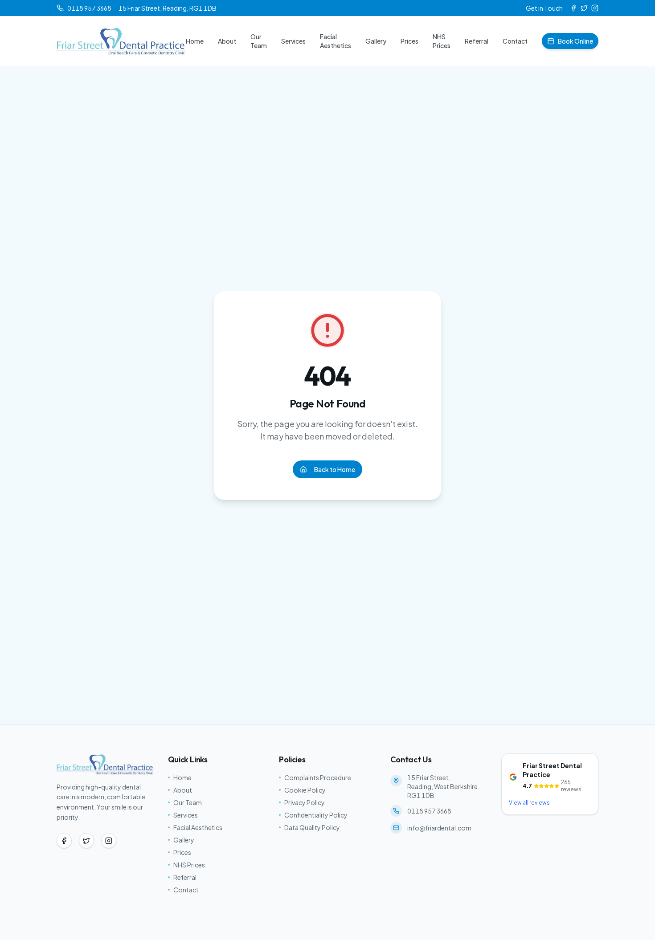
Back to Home (334, 469)
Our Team (258, 41)
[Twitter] (584, 8)
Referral (476, 41)
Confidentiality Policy (316, 815)
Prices (409, 41)
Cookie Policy (305, 790)
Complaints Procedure (317, 777)
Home (195, 41)
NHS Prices (441, 41)
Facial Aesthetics (335, 41)
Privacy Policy (304, 802)
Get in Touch (544, 8)
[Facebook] (573, 8)
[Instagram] (594, 8)
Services (293, 41)
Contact (515, 41)
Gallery (375, 41)
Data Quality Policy (312, 827)
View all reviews (529, 802)
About (227, 41)
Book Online (575, 41)
